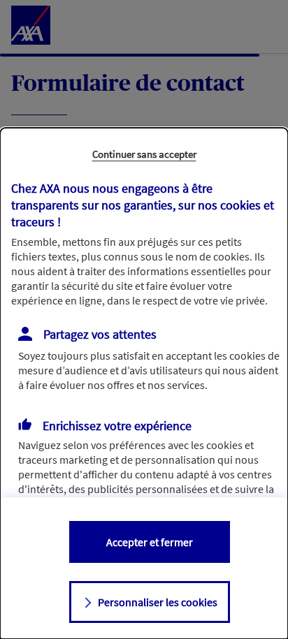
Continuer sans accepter (144, 154)
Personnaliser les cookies (157, 602)
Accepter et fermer (149, 542)
